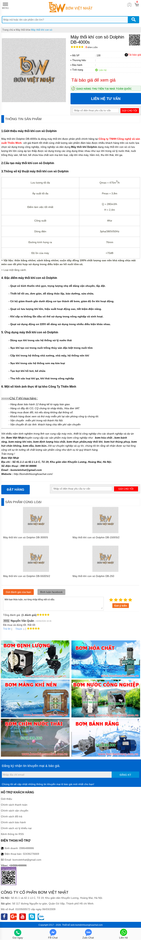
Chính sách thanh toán (14, 804)
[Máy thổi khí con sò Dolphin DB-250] (105, 570)
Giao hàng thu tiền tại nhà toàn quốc (104, 88)
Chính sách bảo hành (13, 822)
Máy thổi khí (22, 29)
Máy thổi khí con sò (41, 29)
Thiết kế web (68, 925)
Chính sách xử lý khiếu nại (16, 828)
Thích (18, 628)
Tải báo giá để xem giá (93, 80)
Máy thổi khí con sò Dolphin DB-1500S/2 (96, 537)
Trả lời (6, 628)
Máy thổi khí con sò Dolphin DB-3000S (25, 537)
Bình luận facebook (51, 592)
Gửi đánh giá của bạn (18, 592)
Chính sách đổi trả (11, 816)
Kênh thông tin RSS (12, 834)
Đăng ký (125, 774)
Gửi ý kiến (120, 605)
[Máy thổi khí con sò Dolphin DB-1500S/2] (105, 532)
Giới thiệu (6, 798)
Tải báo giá (134, 54)
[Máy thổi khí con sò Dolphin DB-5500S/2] (36, 570)
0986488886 (26, 848)
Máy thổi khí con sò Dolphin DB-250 (93, 576)
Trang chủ (7, 29)
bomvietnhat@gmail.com (26, 859)
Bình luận (91, 47)
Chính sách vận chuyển (14, 810)
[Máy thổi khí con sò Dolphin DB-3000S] (36, 532)
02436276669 (31, 853)
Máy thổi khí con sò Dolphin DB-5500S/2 (26, 576)
